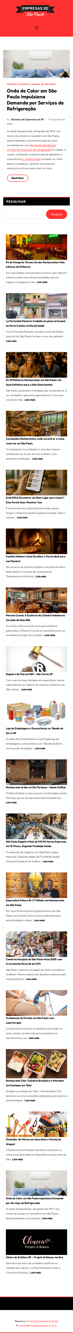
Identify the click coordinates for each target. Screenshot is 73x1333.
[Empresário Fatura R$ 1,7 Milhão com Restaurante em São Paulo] (36, 885)
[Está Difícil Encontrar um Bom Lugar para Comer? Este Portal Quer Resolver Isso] (36, 482)
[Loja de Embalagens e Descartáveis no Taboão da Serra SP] (36, 713)
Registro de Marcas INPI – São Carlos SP (29, 674)
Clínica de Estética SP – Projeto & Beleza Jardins (34, 1257)
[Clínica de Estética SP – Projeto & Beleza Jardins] (36, 1242)
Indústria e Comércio (18, 84)
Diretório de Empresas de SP (25, 119)
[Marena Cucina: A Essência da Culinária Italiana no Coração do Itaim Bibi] (36, 600)
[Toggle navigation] (36, 28)
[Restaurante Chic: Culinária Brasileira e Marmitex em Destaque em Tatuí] (36, 1063)
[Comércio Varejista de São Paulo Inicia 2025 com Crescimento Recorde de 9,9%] (36, 944)
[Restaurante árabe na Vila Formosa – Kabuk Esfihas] (36, 772)
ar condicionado (30, 159)
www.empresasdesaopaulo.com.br (37, 1325)
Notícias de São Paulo (43, 84)
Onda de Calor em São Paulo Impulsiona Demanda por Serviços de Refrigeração (35, 100)
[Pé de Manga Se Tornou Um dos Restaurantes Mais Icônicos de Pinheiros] (36, 247)
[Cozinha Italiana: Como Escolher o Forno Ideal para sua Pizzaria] (36, 541)
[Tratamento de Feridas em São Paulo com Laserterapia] (36, 1003)
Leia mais (42, 282)
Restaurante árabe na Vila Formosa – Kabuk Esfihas (36, 787)
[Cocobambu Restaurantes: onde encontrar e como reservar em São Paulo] (36, 423)
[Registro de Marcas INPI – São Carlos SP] (36, 659)
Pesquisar (16, 201)
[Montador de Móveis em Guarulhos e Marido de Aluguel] (36, 1124)
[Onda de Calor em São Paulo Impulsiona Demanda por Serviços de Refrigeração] (36, 1183)
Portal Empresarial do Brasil (42, 1321)
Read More (18, 177)
